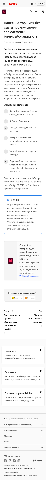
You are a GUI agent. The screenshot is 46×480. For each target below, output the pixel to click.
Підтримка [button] (8, 436)
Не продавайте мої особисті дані (14, 476)
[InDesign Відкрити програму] (42, 11)
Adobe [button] (6, 442)
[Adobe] (13, 3)
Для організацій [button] (10, 430)
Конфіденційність (10, 469)
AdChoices (33, 476)
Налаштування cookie (11, 472)
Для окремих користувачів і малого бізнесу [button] (21, 419)
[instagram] (10, 460)
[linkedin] (19, 460)
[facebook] (5, 460)
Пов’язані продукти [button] (11, 447)
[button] (32, 4)
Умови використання (25, 469)
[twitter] (14, 460)
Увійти (40, 3)
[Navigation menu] (4, 3)
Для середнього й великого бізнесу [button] (18, 425)
